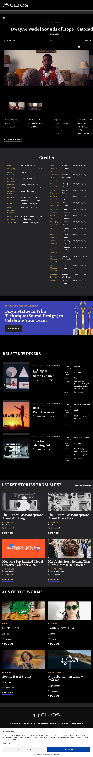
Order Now (13, 328)
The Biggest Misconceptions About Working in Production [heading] (22, 516)
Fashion (52, 624)
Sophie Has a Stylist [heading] (16, 676)
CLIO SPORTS (29, 723)
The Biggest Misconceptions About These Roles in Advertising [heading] (68, 516)
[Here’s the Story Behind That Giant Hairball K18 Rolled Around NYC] (69, 548)
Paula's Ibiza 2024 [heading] (61, 628)
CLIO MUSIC (43, 723)
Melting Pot (41, 445)
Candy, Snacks (56, 672)
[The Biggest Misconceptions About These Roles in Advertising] (69, 502)
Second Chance (43, 376)
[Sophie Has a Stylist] (23, 659)
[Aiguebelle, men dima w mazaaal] (69, 659)
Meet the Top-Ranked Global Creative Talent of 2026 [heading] (22, 563)
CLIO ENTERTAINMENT (60, 723)
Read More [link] (7, 533)
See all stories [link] (83, 485)
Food (5, 624)
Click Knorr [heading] (10, 628)
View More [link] (7, 644)
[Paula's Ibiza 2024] (69, 610)
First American (43, 412)
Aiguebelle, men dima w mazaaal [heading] (66, 678)
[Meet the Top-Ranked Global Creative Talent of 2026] (23, 548)
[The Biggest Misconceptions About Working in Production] (23, 502)
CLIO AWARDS (16, 723)
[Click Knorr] (23, 610)
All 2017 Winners (13, 139)
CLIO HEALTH (78, 723)
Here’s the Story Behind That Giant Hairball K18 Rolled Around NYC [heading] (69, 563)
